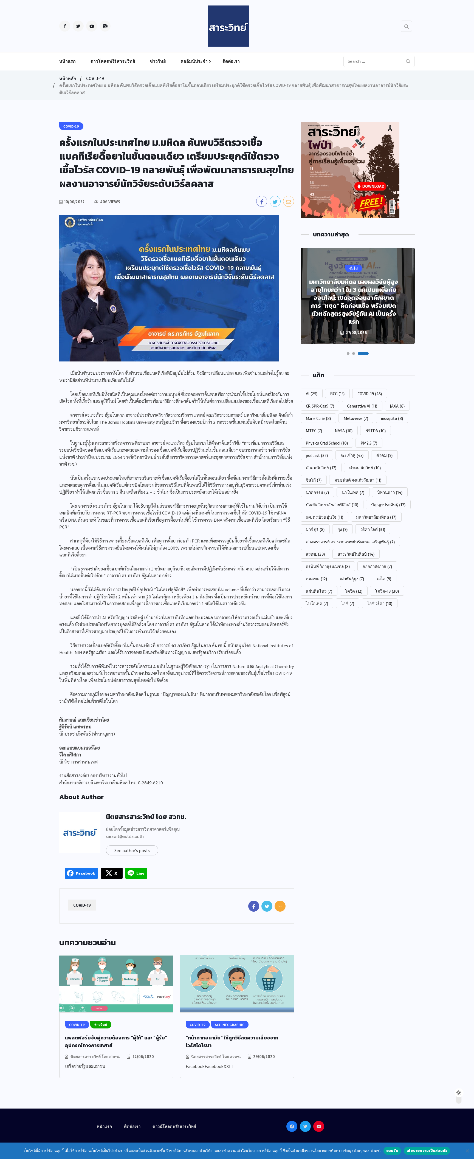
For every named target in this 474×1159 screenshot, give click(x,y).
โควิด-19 (387, 591)
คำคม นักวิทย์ (365, 467)
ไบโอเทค (317, 603)
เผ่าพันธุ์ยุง (352, 578)
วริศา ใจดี (372, 529)
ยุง (342, 529)
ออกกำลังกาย (377, 566)
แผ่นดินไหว (319, 591)
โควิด (353, 591)
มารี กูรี (315, 529)
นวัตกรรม (317, 492)
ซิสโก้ (313, 479)
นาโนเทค (353, 492)
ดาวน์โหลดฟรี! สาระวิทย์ (174, 1126)
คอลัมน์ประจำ (194, 61)
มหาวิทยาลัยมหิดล (376, 517)
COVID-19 (95, 78)
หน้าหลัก (67, 78)
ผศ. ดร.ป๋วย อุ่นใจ (324, 517)
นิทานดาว (389, 492)
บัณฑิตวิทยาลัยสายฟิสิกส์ (332, 504)
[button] (348, 353)
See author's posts (132, 850)
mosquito (392, 418)
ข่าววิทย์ (158, 61)
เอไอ (384, 578)
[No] (467, 1151)
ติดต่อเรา (231, 61)
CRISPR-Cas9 (320, 405)
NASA (343, 430)
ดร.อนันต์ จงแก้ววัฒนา (357, 479)
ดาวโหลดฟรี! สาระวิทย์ (113, 61)
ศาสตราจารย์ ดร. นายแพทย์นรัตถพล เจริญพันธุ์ (350, 541)
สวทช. (315, 554)
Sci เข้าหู (352, 455)
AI (311, 393)
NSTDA (375, 430)
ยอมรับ (392, 1150)
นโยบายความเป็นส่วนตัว (427, 1150)
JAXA (397, 405)
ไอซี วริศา (379, 603)
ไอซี (347, 603)
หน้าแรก (67, 61)
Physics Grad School (327, 442)
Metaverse (356, 418)
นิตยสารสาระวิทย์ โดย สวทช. (146, 816)
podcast (317, 455)
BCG (337, 393)
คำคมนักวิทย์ (321, 467)
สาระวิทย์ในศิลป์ (356, 554)
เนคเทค (316, 578)
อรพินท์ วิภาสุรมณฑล (328, 566)
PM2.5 (369, 442)
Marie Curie (318, 418)
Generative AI (362, 405)
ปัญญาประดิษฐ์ (388, 504)
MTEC (314, 430)
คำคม (384, 455)
